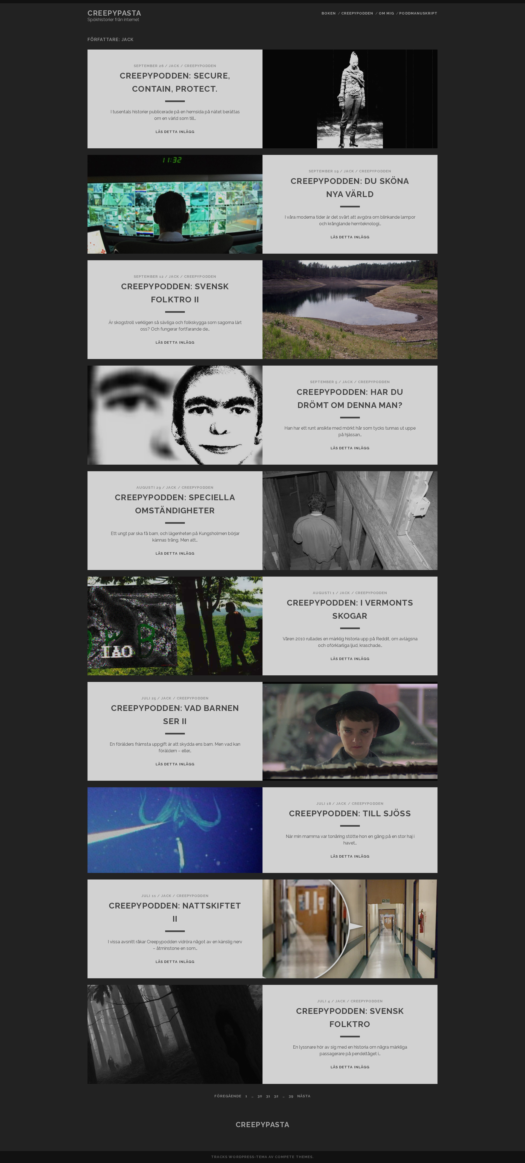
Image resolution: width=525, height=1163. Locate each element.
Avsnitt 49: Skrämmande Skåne (417, 1138)
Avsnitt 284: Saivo (417, 566)
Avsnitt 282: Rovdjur (417, 542)
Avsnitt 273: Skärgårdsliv (416, 401)
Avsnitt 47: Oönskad (417, 1111)
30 (260, 1096)
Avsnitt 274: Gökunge (417, 413)
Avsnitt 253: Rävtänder (417, 51)
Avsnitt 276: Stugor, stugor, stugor (417, 446)
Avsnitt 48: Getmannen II (417, 1123)
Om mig (386, 13)
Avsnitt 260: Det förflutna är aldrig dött (417, 174)
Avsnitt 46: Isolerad (417, 1102)
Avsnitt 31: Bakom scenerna (417, 867)
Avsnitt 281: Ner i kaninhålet (417, 530)
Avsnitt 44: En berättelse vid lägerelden (417, 1072)
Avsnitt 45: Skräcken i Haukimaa (417, 1091)
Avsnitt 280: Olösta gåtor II (417, 515)
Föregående (227, 1096)
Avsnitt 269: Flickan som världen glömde (417, 319)
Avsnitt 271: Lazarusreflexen (417, 371)
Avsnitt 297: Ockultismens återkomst (417, 776)
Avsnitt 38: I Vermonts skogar (417, 973)
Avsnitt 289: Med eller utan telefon (417, 638)
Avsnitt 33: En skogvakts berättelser (417, 900)
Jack (174, 66)
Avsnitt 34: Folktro (417, 916)
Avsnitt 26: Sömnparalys (417, 156)
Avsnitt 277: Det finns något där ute (417, 461)
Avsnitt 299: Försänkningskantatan (417, 813)
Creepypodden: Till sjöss (350, 813)
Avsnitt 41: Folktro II (417, 1024)
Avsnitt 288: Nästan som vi (417, 623)
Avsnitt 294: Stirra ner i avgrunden (417, 728)
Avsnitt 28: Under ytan (417, 500)
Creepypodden (357, 13)
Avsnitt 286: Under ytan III (417, 593)
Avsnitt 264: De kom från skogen (417, 238)
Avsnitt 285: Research (417, 577)
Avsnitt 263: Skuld (417, 226)
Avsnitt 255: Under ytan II (417, 81)
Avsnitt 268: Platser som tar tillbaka (417, 304)
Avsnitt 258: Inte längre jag (417, 126)
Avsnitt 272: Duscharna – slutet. (417, 386)
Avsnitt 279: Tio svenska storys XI (417, 485)
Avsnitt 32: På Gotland (417, 882)
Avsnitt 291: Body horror (417, 677)
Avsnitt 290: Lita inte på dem (417, 662)
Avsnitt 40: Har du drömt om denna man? (417, 1006)
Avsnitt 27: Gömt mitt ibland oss (417, 334)
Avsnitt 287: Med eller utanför (417, 608)
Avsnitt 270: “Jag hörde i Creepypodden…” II (417, 352)
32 (276, 1096)
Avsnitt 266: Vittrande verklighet (417, 271)
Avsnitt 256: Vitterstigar (417, 96)
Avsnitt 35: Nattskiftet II (417, 927)
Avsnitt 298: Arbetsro (417, 794)
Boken (329, 13)
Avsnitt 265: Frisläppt (417, 253)
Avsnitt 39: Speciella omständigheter (417, 988)
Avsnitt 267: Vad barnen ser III (416, 289)
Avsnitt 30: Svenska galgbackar (417, 831)
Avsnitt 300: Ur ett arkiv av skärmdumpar (417, 849)
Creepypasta (114, 13)
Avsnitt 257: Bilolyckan (417, 111)
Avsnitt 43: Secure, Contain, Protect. (417, 1054)
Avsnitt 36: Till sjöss (417, 943)
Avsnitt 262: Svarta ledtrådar (417, 214)
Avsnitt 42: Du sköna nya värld (417, 1039)
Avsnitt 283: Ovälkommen (417, 554)
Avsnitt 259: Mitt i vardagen (417, 141)
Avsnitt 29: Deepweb (417, 650)
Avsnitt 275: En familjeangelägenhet (417, 428)
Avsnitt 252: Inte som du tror (417, 36)
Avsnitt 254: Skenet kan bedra (417, 66)
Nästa (304, 1096)
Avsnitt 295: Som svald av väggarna (417, 743)
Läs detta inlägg (175, 132)
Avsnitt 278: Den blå (417, 473)
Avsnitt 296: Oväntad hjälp (417, 758)
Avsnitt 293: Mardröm (417, 713)
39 (291, 1096)
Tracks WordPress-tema (239, 1157)
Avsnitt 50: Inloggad (417, 1150)
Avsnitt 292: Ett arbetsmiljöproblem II (417, 695)
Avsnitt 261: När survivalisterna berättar (417, 195)
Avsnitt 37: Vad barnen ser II (417, 958)
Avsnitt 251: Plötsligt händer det (417, 17)
